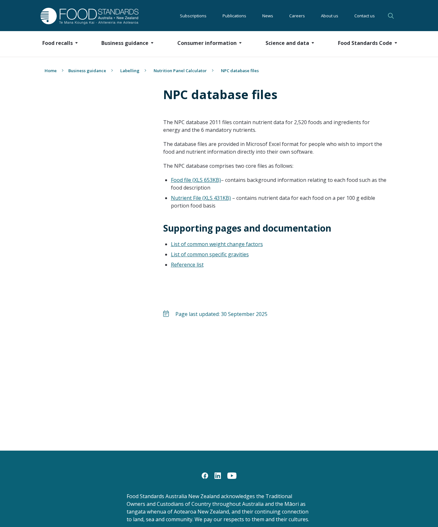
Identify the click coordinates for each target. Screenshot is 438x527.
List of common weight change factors (217, 244)
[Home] (82, 15)
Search (392, 16)
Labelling (129, 70)
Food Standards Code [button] (365, 43)
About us (329, 16)
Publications (234, 16)
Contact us (364, 16)
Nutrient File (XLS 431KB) (201, 197)
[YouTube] (232, 475)
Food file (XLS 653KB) (196, 179)
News (267, 16)
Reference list (187, 264)
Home (51, 70)
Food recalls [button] (57, 43)
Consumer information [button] (207, 43)
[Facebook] (205, 475)
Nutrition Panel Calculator (180, 70)
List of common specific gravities (210, 254)
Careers (297, 16)
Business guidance (87, 70)
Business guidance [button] (124, 43)
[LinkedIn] (218, 475)
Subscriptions (193, 16)
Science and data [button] (287, 43)
